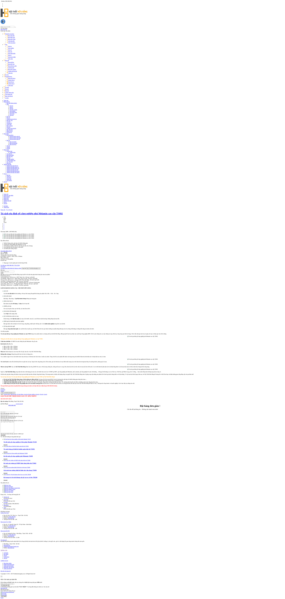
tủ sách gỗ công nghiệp (29, 394)
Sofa (8, 104)
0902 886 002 (4, 29)
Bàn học (8, 157)
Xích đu (8, 127)
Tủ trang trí (9, 123)
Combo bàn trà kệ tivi (12, 119)
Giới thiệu (6, 553)
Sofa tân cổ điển (13, 109)
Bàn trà (8, 117)
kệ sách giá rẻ (7, 394)
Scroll (2, 597)
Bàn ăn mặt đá (13, 141)
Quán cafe (9, 179)
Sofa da (11, 105)
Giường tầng (12, 152)
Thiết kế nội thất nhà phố (12, 169)
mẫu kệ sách (13, 394)
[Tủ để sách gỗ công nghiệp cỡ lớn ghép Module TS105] (17, 439)
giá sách (37, 394)
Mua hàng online (8, 563)
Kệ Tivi (8, 116)
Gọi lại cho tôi (19, 403)
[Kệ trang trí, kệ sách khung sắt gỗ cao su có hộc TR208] (17, 474)
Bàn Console (10, 125)
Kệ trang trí (9, 132)
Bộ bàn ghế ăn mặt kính (15, 137)
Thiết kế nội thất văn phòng (13, 172)
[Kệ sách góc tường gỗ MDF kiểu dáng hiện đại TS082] (17, 460)
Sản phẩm (6, 554)
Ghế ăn (8, 145)
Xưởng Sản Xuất (5, 512)
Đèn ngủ (9, 163)
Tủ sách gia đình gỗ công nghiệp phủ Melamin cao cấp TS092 (32, 213)
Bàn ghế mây (10, 129)
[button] (4, 588)
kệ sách (41, 394)
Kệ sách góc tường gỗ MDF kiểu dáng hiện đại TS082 (20, 463)
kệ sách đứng (20, 394)
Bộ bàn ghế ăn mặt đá (15, 136)
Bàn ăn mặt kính (13, 143)
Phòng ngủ (6, 149)
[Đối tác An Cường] (8, 490)
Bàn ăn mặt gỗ (13, 144)
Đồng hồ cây (10, 131)
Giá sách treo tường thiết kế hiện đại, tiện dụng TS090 (20, 470)
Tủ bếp (8, 147)
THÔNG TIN (4, 550)
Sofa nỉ (11, 107)
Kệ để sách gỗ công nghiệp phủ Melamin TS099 (18, 456)
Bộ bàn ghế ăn (10, 135)
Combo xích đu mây (11, 128)
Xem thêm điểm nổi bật (6, 251)
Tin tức (5, 555)
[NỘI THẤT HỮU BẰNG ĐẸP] (14, 16)
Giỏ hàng (6, 206)
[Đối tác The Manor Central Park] (12, 488)
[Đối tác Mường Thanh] (9, 489)
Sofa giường (12, 111)
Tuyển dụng (6, 557)
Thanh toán (6, 207)
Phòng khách (7, 101)
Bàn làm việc (10, 156)
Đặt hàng (3, 435)
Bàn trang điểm (10, 155)
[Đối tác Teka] (7, 485)
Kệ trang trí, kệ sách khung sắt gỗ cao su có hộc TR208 (20, 477)
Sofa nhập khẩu (13, 112)
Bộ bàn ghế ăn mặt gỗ (15, 139)
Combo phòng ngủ (11, 160)
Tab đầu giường (10, 159)
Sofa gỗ (11, 108)
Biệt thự (8, 175)
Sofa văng (12, 113)
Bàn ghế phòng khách (12, 103)
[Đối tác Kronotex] (8, 486)
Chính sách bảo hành (8, 566)
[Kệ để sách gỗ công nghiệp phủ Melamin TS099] (16, 453)
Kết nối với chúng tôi (6, 571)
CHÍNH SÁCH (4, 560)
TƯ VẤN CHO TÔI (5, 585)
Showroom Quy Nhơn (6, 522)
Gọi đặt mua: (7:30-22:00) (10, 265)
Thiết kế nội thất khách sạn (13, 168)
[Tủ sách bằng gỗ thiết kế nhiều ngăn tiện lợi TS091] (16, 446)
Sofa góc (12, 115)
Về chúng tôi (4, 540)
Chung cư (9, 176)
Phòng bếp (6, 133)
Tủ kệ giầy (9, 124)
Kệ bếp (8, 148)
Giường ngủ (9, 151)
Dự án (5, 173)
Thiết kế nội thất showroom (13, 171)
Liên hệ (5, 181)
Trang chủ (6, 100)
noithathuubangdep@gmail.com (11, 546)
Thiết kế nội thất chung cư (13, 167)
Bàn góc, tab (9, 120)
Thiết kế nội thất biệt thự (12, 165)
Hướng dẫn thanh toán (9, 564)
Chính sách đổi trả (8, 568)
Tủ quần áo (9, 153)
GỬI (2, 273)
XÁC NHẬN (3, 596)
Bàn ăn (8, 140)
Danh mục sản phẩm (8, 195)
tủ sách (45, 394)
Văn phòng (9, 180)
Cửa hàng (9, 177)
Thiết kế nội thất (7, 164)
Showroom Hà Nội (5, 531)
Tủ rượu (8, 121)
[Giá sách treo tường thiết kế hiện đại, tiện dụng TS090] (17, 467)
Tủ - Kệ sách (10, 161)
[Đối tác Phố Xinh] (8, 492)
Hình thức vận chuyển (9, 567)
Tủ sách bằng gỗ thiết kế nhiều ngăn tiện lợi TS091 (19, 449)
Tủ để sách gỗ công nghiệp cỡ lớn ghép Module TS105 (20, 442)
